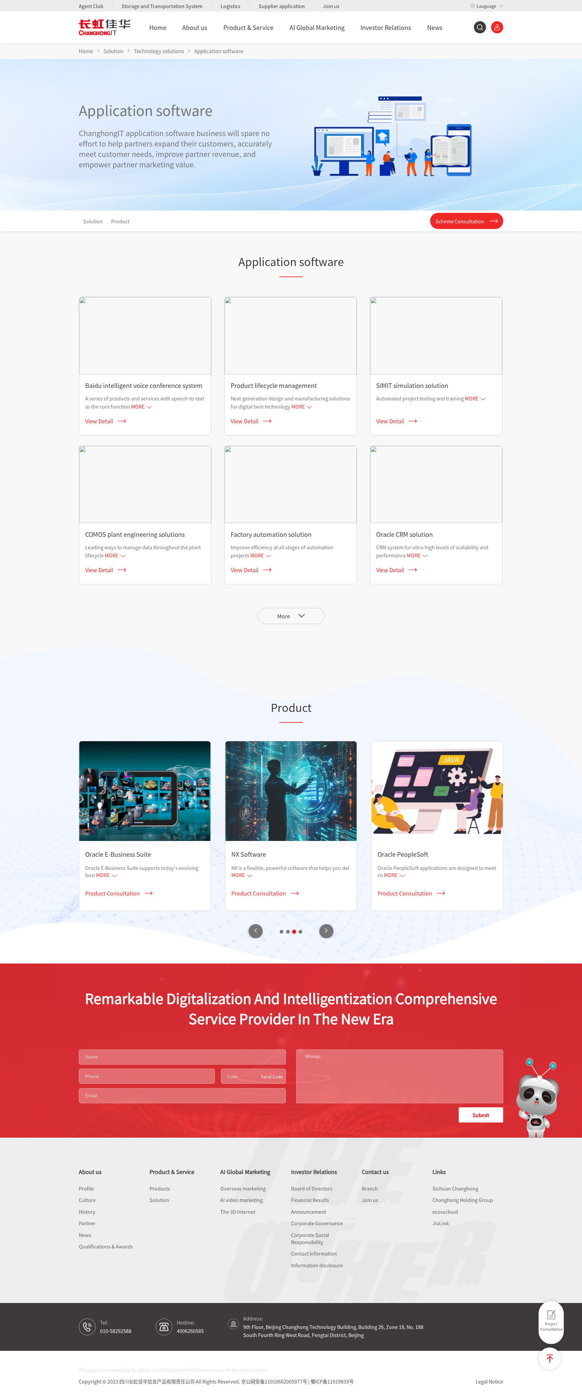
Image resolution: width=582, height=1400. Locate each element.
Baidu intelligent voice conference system (143, 385)
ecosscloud (445, 1211)
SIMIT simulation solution (412, 385)
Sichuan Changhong (455, 1188)
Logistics (230, 5)
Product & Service (248, 27)
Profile (86, 1188)
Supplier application (282, 5)
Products (160, 1188)
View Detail (99, 421)
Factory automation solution (271, 534)
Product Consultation (112, 893)
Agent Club (91, 5)
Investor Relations (385, 27)
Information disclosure (317, 1265)
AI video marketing (241, 1199)
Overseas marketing (243, 1188)
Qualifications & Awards (106, 1246)
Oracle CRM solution (404, 534)
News (434, 27)
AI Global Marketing (317, 27)
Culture (87, 1199)
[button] (326, 931)
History (87, 1211)
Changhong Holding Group (462, 1199)
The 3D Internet (237, 1211)
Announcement (308, 1211)
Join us (331, 5)
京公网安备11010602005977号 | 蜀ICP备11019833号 (297, 1381)
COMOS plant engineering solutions (135, 534)
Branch (370, 1188)
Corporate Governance (317, 1223)
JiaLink (440, 1223)
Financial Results (310, 1199)
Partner (87, 1223)
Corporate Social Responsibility (310, 1238)
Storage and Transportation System (162, 5)
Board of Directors (311, 1188)
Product (120, 221)
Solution (93, 221)
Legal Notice (489, 1381)
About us (194, 27)
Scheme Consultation (459, 221)
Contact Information (314, 1253)
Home (157, 27)
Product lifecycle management (274, 385)
